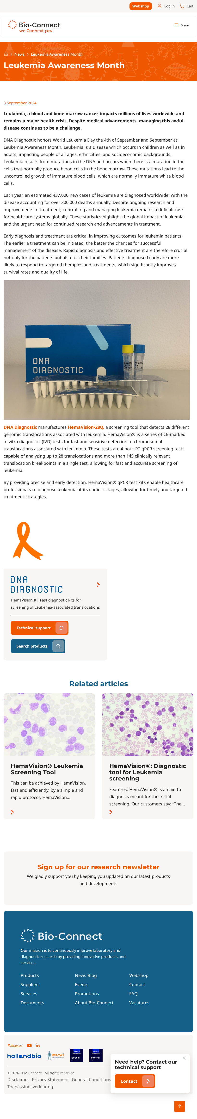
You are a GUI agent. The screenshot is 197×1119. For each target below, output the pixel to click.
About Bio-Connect (94, 1003)
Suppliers (30, 984)
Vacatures (139, 1003)
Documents (32, 1003)
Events (81, 984)
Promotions (87, 993)
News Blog (86, 975)
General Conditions (91, 1079)
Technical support (34, 628)
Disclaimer (18, 1079)
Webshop (140, 6)
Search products (32, 646)
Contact (137, 984)
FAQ (133, 993)
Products (30, 975)
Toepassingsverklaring (30, 1086)
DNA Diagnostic (20, 427)
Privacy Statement (50, 1079)
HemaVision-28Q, (86, 427)
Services (29, 993)
